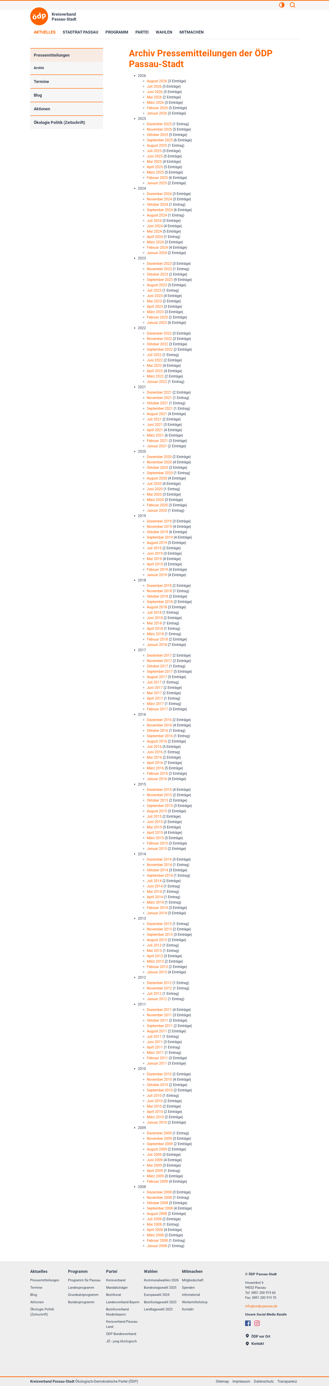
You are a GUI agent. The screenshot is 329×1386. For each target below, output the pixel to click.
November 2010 (159, 1079)
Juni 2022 (155, 360)
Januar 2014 (157, 913)
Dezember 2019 (159, 521)
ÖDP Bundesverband (121, 1334)
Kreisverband (115, 1280)
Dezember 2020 (159, 457)
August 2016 (157, 741)
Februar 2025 (157, 178)
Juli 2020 (154, 484)
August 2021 (157, 414)
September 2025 (160, 140)
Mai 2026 (154, 97)
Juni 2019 (155, 553)
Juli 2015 (154, 816)
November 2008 (159, 1197)
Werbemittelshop (194, 1302)
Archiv (39, 68)
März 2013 (155, 961)
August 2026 (157, 81)
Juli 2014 (154, 881)
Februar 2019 (157, 569)
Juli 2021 (154, 419)
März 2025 (155, 172)
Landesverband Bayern (122, 1302)
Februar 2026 (157, 108)
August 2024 (157, 215)
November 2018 (159, 591)
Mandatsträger (117, 1288)
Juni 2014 (155, 886)
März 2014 (155, 902)
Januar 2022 (157, 382)
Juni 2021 (155, 424)
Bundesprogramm (81, 1302)
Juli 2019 (154, 548)
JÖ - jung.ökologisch (121, 1341)
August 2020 (157, 478)
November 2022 (159, 339)
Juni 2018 (155, 618)
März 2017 (155, 704)
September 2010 (160, 1090)
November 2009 (159, 1138)
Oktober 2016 (157, 730)
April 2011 (155, 1047)
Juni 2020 (155, 489)
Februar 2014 (157, 908)
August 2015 (157, 811)
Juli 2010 (154, 1095)
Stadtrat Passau (80, 32)
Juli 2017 (154, 682)
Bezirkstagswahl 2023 (160, 1302)
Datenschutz (264, 1381)
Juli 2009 (154, 1155)
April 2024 (155, 237)
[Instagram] (257, 1323)
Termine (41, 81)
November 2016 (159, 725)
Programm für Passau (84, 1280)
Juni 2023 (155, 296)
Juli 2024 (154, 221)
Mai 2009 (154, 1165)
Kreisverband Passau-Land (122, 1324)
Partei (142, 32)
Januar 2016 (157, 779)
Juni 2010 (155, 1101)
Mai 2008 (154, 1224)
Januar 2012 (157, 999)
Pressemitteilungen (52, 55)
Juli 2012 (154, 993)
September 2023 (160, 280)
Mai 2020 (154, 494)
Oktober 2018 (157, 596)
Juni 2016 (155, 752)
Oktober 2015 (157, 800)
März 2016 (155, 768)
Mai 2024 (154, 231)
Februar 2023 (157, 317)
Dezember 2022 (159, 333)
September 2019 (160, 537)
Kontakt (188, 1309)
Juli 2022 (154, 355)
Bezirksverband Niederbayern (117, 1311)
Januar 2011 (157, 1063)
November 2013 (159, 929)
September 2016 (160, 736)
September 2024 (160, 210)
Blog (38, 95)
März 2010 (155, 1117)
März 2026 (155, 102)
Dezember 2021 (159, 392)
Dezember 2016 (159, 720)
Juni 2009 (155, 1160)
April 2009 (155, 1171)
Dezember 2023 (159, 263)
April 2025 (155, 167)
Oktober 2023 (157, 274)
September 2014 (160, 875)
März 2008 (155, 1235)
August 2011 (157, 1031)
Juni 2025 (155, 156)
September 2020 (160, 473)
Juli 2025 (154, 151)
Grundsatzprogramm (83, 1295)
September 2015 (160, 806)
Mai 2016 (154, 757)
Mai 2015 (154, 827)
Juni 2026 (155, 92)
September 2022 (160, 349)
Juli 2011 (154, 1036)
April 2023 (155, 306)
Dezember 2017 (159, 655)
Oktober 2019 (157, 532)
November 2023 (159, 269)
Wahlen (164, 32)
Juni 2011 (155, 1042)
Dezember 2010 (159, 1074)
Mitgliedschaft (192, 1280)
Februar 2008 (157, 1240)
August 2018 (157, 607)
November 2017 (159, 661)
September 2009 (160, 1144)
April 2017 (155, 698)
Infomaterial (191, 1295)
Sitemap (222, 1381)
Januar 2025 (157, 183)
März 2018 (155, 634)
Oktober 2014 (157, 870)
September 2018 (160, 602)
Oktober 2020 (157, 467)
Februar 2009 (157, 1181)
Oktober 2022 (157, 344)
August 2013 (157, 940)
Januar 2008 (157, 1246)
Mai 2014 (154, 891)
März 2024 (155, 242)
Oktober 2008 (157, 1203)
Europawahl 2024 (156, 1295)
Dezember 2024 (159, 194)
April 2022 (155, 371)
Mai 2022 (154, 365)
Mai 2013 (154, 951)
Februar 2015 (157, 843)
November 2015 (159, 795)
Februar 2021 (157, 441)
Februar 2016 (157, 773)
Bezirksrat (113, 1295)
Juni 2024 (155, 226)
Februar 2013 (157, 967)
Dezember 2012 (159, 983)
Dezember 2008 (159, 1192)
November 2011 (159, 1015)
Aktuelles (45, 32)
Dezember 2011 (159, 1010)
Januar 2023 (157, 322)
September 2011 (160, 1026)
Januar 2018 (157, 645)
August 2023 (157, 285)
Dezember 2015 (159, 789)
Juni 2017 (155, 688)
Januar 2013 (157, 972)
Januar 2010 (157, 1122)
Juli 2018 (154, 612)
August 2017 (157, 677)
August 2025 (157, 145)
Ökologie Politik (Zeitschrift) (59, 122)
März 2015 (155, 838)
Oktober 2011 (157, 1020)
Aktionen (42, 108)
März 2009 (155, 1176)
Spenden (188, 1288)
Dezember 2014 (159, 859)
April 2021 (155, 430)
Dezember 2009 (159, 1133)
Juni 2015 (155, 822)
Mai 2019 (154, 559)
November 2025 (159, 129)
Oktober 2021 (157, 403)
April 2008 (155, 1230)
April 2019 (155, 564)
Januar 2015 (157, 849)
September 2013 (160, 934)
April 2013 (155, 956)
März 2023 (155, 312)
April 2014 (155, 897)
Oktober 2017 (157, 666)
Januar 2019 (157, 575)
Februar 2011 (157, 1058)
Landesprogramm (81, 1288)
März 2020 (155, 500)
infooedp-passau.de (261, 1306)
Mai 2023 (154, 301)
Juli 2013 (154, 945)
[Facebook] (248, 1323)
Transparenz (287, 1381)
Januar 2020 (157, 510)
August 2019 (157, 543)
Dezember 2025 (159, 124)
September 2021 (160, 408)
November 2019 (159, 526)
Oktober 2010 (157, 1085)
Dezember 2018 (159, 586)
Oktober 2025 (157, 135)
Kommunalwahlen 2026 (161, 1280)
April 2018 (155, 628)
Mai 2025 (154, 161)
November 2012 (159, 988)
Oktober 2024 (157, 204)
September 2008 (160, 1208)
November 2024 (159, 199)
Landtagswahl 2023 (158, 1309)
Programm (116, 32)
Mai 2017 (154, 693)
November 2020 (159, 462)
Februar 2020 (157, 505)
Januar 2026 (157, 113)
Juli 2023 (154, 290)
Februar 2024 (157, 247)
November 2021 (159, 398)
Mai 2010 (154, 1106)
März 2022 (155, 376)
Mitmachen (191, 32)
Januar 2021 (157, 446)
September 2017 (160, 671)
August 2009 (157, 1149)
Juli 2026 (154, 86)
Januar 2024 (157, 253)
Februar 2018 (157, 639)
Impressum (241, 1381)
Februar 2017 (157, 709)
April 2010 (155, 1112)
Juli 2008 (154, 1219)
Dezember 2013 (159, 924)
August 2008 (157, 1214)
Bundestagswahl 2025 (160, 1288)
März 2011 (155, 1053)
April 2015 (155, 832)
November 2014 (159, 865)
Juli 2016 (154, 747)
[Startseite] (39, 16)
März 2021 (155, 435)
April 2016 (155, 763)
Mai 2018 (154, 623)
